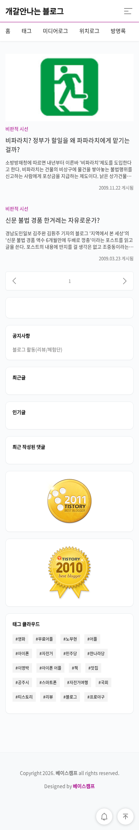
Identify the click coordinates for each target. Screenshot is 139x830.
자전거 (47, 653)
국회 (104, 682)
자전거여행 (79, 682)
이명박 (23, 668)
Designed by (69, 786)
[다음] (124, 281)
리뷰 (49, 697)
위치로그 (89, 31)
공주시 (23, 682)
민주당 (71, 653)
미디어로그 (55, 31)
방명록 (118, 31)
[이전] (14, 281)
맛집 (94, 668)
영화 (21, 639)
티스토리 (25, 697)
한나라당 (97, 653)
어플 (93, 639)
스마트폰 (49, 682)
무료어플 (45, 639)
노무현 (71, 639)
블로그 (71, 697)
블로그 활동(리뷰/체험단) (37, 349)
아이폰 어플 (51, 668)
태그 (27, 31)
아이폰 (23, 653)
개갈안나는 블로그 (34, 11)
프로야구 (97, 697)
